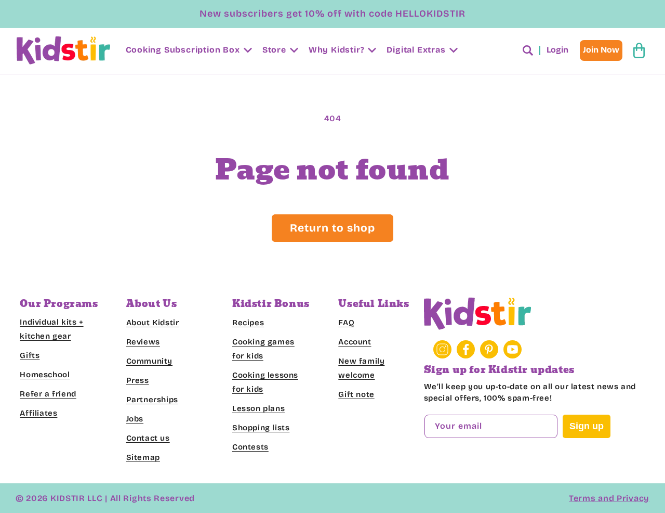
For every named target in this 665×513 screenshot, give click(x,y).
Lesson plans (258, 408)
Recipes (248, 322)
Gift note (356, 394)
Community (149, 361)
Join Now (601, 50)
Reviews (143, 342)
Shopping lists (260, 427)
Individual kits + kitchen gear (51, 329)
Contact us (148, 438)
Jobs (134, 419)
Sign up (586, 426)
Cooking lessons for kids (265, 382)
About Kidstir (152, 322)
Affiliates (38, 413)
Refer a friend (48, 394)
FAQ (346, 322)
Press (137, 380)
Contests (250, 447)
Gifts (29, 355)
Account (354, 342)
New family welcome (361, 368)
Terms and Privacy (609, 498)
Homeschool (45, 374)
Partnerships (152, 399)
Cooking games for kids (263, 349)
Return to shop (332, 228)
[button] (187, 50)
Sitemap (143, 457)
